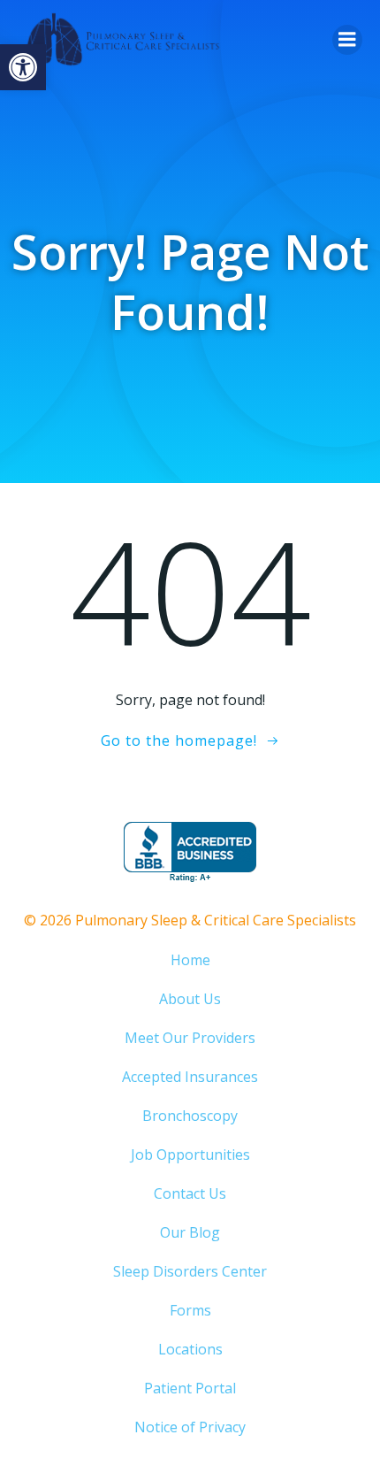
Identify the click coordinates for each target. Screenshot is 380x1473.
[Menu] (347, 40)
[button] (23, 67)
